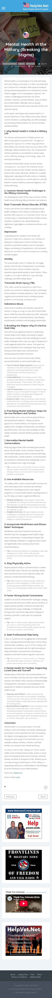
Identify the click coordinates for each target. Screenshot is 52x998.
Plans (39, 974)
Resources (30, 64)
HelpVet (21, 64)
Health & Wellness (9, 64)
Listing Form (23, 974)
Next (43, 797)
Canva (17, 777)
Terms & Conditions (19, 977)
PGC (32, 974)
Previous (11, 797)
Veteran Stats (35, 977)
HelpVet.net (17, 773)
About (12, 974)
